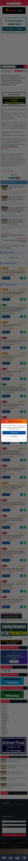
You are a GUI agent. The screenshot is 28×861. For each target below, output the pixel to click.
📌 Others (24, 858)
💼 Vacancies (17, 857)
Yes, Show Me (14, 432)
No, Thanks (14, 436)
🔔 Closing (3, 858)
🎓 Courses (10, 857)
